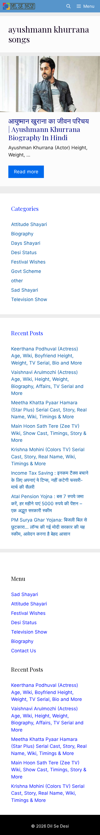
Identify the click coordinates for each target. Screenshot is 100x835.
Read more (26, 171)
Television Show (29, 299)
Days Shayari (25, 243)
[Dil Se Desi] (19, 6)
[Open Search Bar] (68, 6)
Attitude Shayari (29, 224)
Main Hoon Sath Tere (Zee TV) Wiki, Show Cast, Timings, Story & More (48, 433)
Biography (22, 233)
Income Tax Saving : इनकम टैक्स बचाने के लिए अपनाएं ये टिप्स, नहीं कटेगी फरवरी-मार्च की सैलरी (49, 480)
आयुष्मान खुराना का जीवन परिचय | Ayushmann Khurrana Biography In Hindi (48, 129)
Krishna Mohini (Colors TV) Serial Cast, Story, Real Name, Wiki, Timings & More (47, 456)
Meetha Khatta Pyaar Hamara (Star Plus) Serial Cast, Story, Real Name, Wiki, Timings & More (49, 409)
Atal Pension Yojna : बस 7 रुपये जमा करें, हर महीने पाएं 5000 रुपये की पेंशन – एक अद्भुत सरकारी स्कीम (47, 503)
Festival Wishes (28, 262)
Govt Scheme (26, 271)
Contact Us (23, 650)
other (17, 280)
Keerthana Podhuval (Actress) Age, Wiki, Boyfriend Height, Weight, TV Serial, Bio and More (46, 356)
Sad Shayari (24, 290)
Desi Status (24, 252)
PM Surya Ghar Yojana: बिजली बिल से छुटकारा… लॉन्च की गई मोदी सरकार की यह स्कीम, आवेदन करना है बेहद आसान (49, 527)
